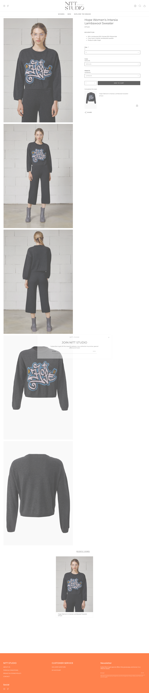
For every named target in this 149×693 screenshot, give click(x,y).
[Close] (109, 337)
